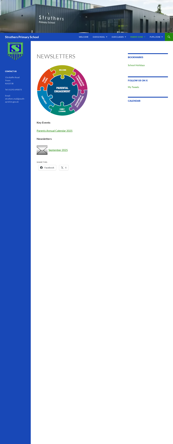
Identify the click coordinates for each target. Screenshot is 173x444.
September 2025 (58, 150)
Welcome (83, 37)
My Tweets (133, 87)
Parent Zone (136, 37)
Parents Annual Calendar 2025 (54, 130)
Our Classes (118, 37)
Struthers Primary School (22, 37)
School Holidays (136, 65)
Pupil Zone (155, 37)
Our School (99, 37)
